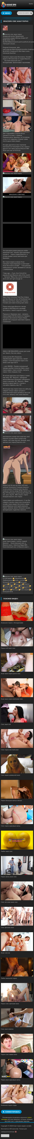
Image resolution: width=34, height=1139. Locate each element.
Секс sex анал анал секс (9, 902)
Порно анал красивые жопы (10, 1080)
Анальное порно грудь (9, 1105)
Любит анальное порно (9, 978)
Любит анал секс (6, 851)
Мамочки (27, 588)
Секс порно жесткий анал (10, 750)
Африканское (19, 578)
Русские (7, 590)
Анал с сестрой (20, 580)
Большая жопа (8, 592)
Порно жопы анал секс (9, 877)
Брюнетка (19, 584)
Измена (26, 584)
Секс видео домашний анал (10, 775)
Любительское (8, 580)
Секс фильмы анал (7, 927)
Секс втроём (25, 590)
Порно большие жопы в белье (11, 800)
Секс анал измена (7, 1029)
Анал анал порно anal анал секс (12, 699)
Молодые (15, 590)
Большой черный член (11, 582)
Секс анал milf (6, 724)
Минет (11, 584)
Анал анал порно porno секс (10, 674)
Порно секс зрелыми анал (10, 1004)
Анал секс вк (5, 953)
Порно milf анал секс (8, 648)
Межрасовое (24, 586)
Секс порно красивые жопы (10, 826)
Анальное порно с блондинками (12, 623)
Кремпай (8, 586)
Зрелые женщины (9, 588)
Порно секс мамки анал (9, 1054)
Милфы (19, 588)
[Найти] (31, 13)
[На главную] (9, 4)
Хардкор (16, 586)
